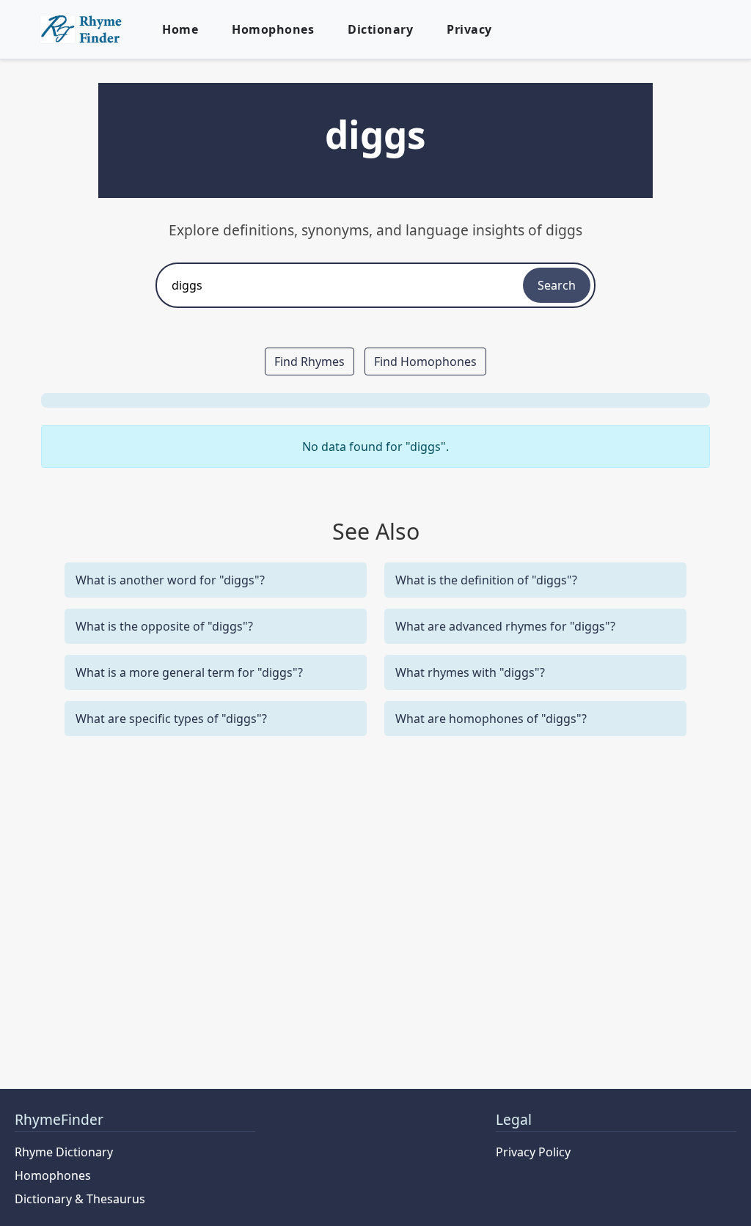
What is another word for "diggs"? (170, 580)
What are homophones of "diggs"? (491, 719)
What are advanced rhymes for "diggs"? (505, 626)
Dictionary (380, 29)
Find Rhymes (309, 361)
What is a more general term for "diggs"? (189, 672)
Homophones (273, 29)
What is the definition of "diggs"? (486, 580)
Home (180, 29)
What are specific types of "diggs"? (171, 719)
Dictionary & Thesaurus (80, 1199)
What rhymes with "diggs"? (470, 672)
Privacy (469, 29)
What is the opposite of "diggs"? (164, 626)
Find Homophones (425, 361)
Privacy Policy (533, 1152)
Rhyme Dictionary (64, 1152)
